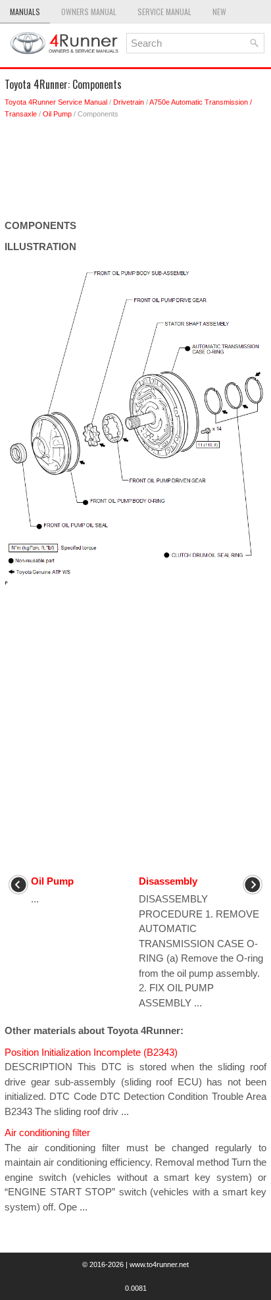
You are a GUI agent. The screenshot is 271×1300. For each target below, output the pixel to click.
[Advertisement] (135, 172)
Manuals (25, 11)
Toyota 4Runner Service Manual (56, 102)
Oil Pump (57, 114)
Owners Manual (88, 11)
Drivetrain (128, 102)
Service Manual (164, 11)
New (219, 11)
